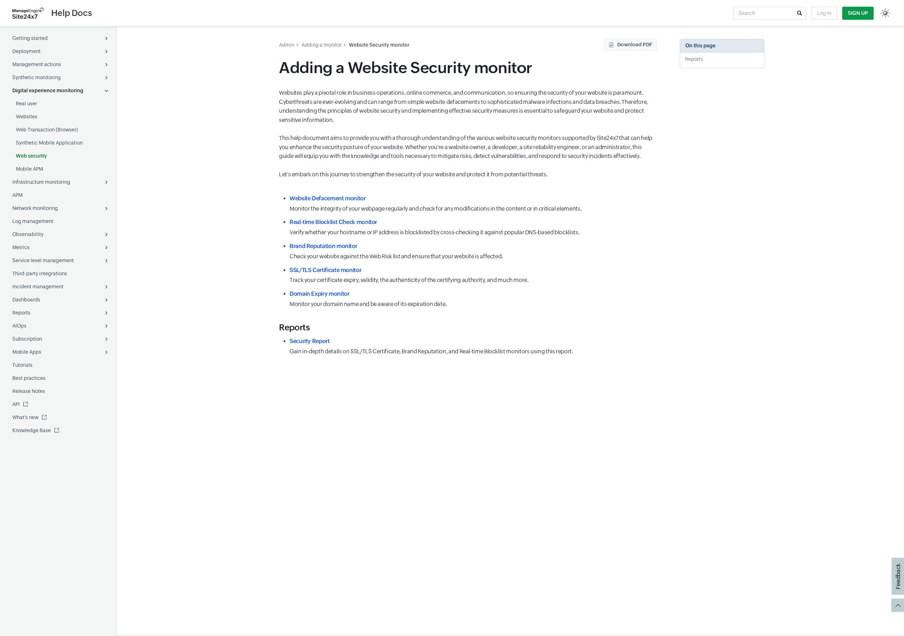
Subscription (27, 339)
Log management (32, 221)
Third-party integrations (39, 273)
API (16, 404)
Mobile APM (29, 169)
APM (17, 195)
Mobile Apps (26, 352)
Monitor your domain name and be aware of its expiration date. (368, 298)
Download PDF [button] (634, 44)
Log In (824, 13)
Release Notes (28, 391)
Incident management (38, 286)
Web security (31, 156)
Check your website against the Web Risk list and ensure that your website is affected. (396, 251)
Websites (26, 116)
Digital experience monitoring (47, 90)
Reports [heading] (294, 327)
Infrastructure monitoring (41, 182)
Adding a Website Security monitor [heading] (405, 68)
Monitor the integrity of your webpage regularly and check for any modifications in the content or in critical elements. (436, 203)
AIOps (19, 326)
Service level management (43, 260)
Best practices (29, 378)
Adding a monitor (321, 45)
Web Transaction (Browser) (47, 129)
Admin (286, 45)
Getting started (30, 38)
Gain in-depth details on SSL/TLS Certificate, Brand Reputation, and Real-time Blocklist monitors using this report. (431, 346)
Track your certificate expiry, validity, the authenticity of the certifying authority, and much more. (409, 275)
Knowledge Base (31, 430)
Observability (27, 234)
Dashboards (26, 299)
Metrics (21, 247)
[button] (799, 13)
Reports (21, 313)
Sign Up (858, 13)
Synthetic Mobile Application (49, 143)
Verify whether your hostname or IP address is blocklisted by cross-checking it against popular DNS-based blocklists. (434, 227)
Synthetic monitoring (36, 77)
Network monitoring (35, 208)
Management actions (36, 64)
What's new (25, 417)
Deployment (26, 51)
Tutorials (22, 365)
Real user (26, 103)
